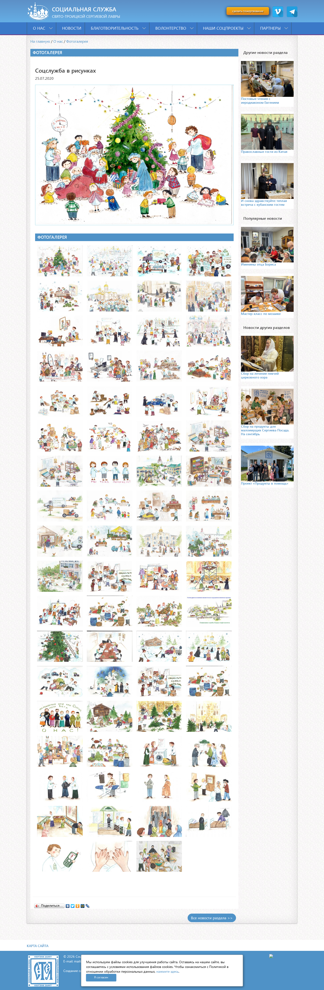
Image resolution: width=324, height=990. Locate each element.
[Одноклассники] (77, 905)
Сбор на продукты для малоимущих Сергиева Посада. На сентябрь (265, 430)
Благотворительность (115, 28)
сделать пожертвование (247, 11)
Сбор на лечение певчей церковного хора (260, 375)
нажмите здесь (167, 971)
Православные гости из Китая (264, 151)
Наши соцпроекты (224, 28)
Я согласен (101, 977)
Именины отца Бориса (258, 264)
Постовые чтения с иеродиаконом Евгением (260, 100)
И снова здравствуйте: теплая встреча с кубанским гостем (264, 202)
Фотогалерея (77, 41)
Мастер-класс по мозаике (261, 313)
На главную (40, 41)
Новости (71, 28)
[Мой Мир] (82, 905)
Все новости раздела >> (212, 917)
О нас (39, 28)
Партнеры (271, 28)
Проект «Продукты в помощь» (264, 483)
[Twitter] (72, 905)
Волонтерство (171, 28)
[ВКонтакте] (67, 905)
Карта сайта (37, 945)
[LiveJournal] (87, 905)
